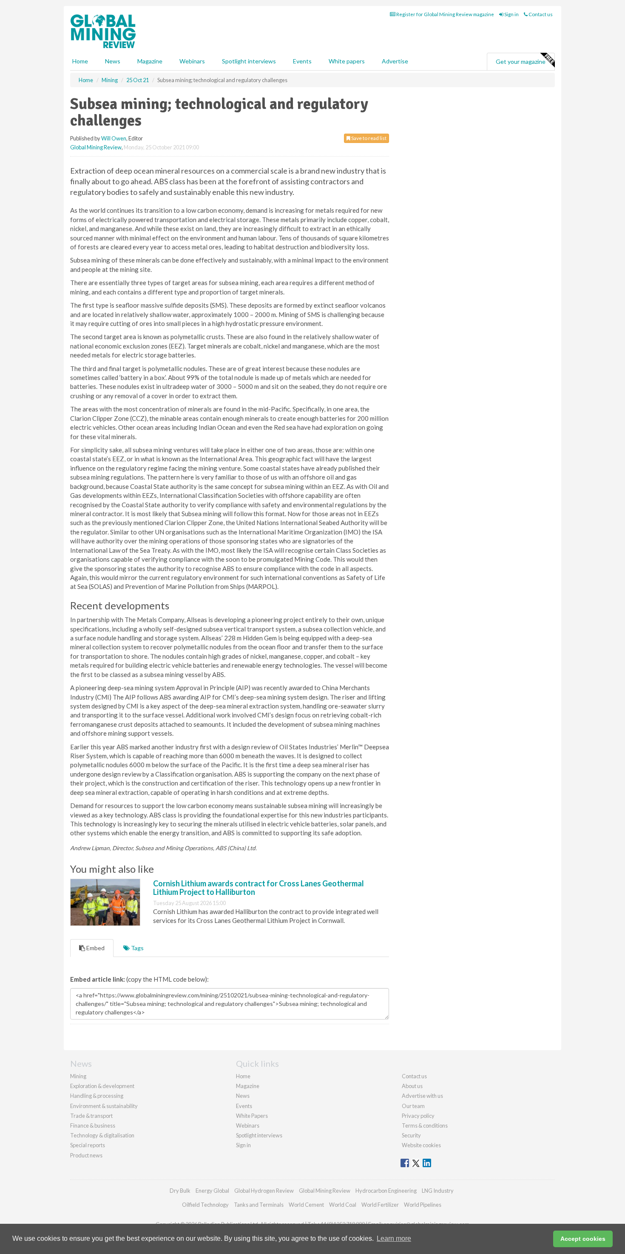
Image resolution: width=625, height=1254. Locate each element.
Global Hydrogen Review (264, 1190)
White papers (347, 61)
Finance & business (92, 1125)
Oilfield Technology (205, 1204)
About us (412, 1086)
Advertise (395, 61)
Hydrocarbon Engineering (386, 1190)
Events (302, 61)
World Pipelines (422, 1204)
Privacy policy (418, 1115)
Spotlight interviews (249, 61)
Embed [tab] (95, 947)
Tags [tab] (137, 947)
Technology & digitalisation (102, 1135)
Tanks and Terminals (259, 1204)
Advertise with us (422, 1095)
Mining (78, 1076)
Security (411, 1135)
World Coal (342, 1204)
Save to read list (368, 138)
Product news (86, 1155)
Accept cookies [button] (582, 1238)
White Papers (252, 1115)
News (243, 1095)
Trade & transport (91, 1115)
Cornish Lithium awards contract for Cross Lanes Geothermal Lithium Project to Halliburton (258, 888)
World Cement (306, 1204)
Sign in (511, 14)
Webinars (192, 61)
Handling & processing (96, 1095)
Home (80, 61)
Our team (413, 1106)
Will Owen (113, 138)
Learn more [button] (394, 1238)
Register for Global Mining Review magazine (444, 14)
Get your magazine (520, 61)
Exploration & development (102, 1086)
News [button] (112, 61)
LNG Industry (438, 1190)
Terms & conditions (425, 1125)
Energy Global (212, 1190)
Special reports (87, 1145)
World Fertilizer (380, 1204)
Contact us (540, 14)
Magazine (149, 61)
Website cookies (421, 1145)
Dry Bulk (180, 1190)
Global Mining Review (96, 147)
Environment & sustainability (104, 1106)
